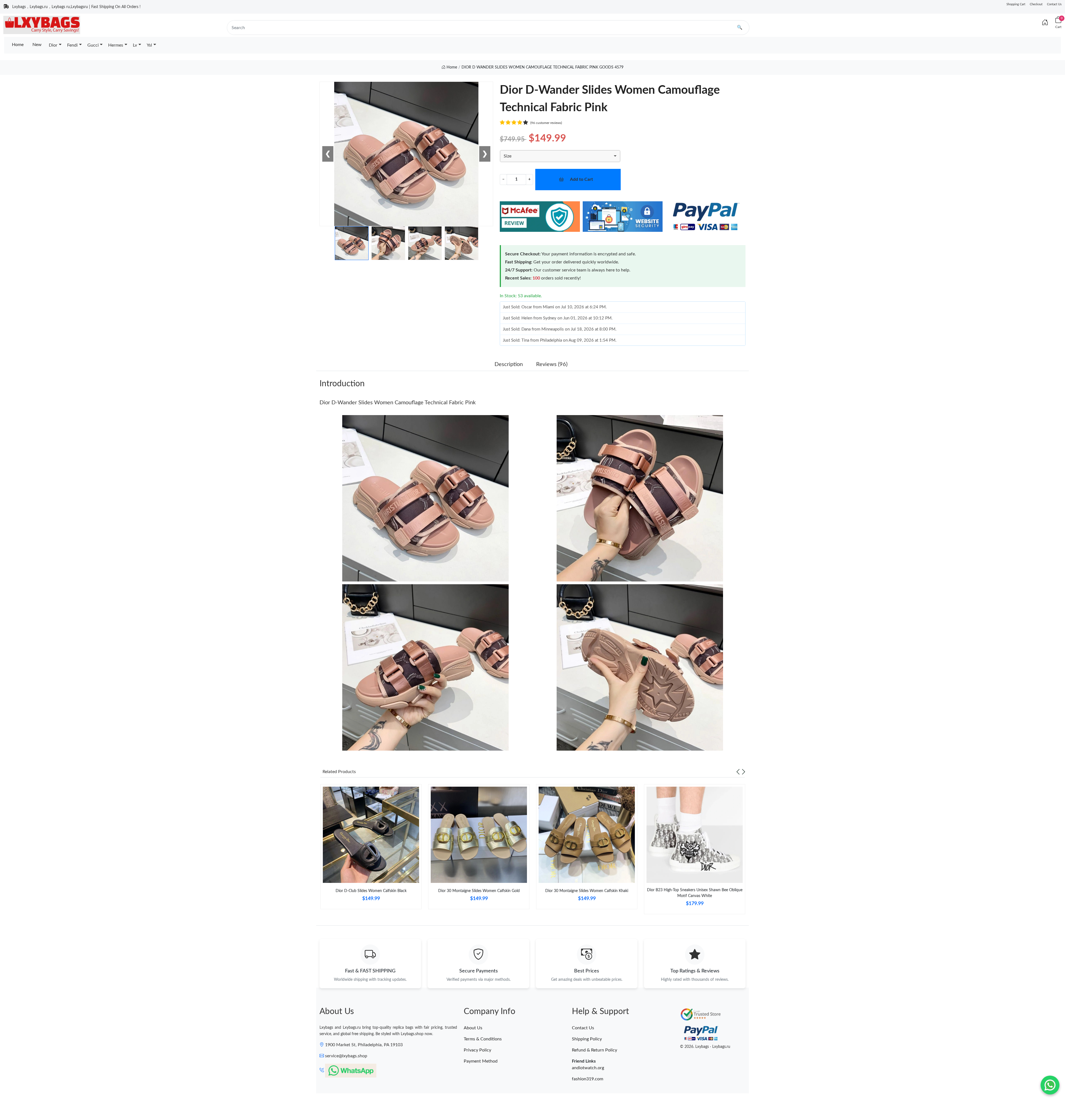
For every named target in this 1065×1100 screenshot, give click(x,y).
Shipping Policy (587, 1039)
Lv (135, 45)
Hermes (115, 45)
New (37, 44)
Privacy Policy (477, 1050)
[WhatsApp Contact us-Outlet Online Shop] (1050, 1085)
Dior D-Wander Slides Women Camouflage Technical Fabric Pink (398, 402)
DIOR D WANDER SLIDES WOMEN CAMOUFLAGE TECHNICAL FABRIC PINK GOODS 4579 (542, 67)
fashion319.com (587, 1079)
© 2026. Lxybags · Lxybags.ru (705, 1047)
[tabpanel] (371, 849)
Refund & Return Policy (594, 1050)
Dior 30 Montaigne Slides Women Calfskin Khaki (586, 891)
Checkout (1036, 4)
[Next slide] (743, 771)
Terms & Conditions (483, 1039)
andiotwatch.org (588, 1068)
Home (18, 44)
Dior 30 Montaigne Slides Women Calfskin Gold (479, 891)
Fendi (72, 45)
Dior (53, 45)
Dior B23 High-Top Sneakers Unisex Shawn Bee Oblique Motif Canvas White (694, 893)
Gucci (93, 45)
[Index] (1045, 23)
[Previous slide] (738, 771)
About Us (473, 1028)
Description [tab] (509, 364)
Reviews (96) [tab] (551, 364)
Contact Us (1054, 4)
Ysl (149, 45)
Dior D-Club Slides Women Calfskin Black (371, 891)
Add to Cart (581, 179)
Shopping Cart (1015, 4)
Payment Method (481, 1061)
